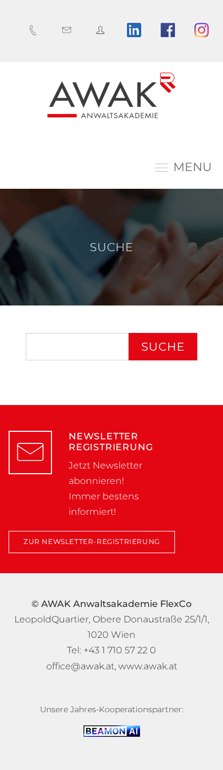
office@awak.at (80, 666)
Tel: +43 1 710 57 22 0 (111, 650)
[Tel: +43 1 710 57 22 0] (36, 30)
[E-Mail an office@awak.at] (69, 30)
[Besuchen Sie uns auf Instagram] (204, 30)
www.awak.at (147, 666)
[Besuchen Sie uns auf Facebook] (171, 30)
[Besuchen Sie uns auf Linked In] (137, 30)
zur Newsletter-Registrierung (91, 541)
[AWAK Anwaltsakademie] (111, 95)
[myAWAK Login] (103, 30)
